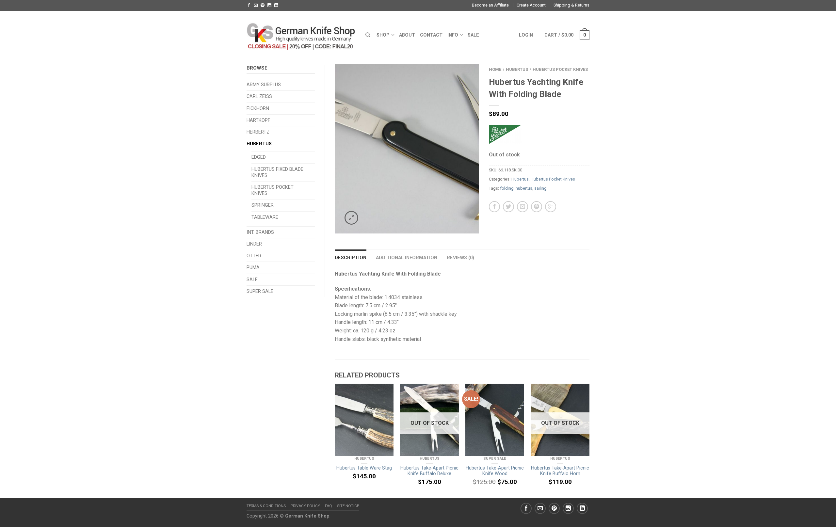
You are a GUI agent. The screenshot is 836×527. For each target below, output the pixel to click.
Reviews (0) (460, 258)
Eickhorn (258, 108)
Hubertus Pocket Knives (272, 190)
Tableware (264, 217)
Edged (258, 157)
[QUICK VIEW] (364, 420)
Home (495, 69)
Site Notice (348, 505)
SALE (473, 35)
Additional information (406, 258)
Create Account (531, 5)
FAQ (328, 505)
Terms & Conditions (266, 505)
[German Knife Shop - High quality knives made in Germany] (301, 32)
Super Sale (260, 291)
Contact (431, 35)
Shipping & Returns (571, 5)
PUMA (253, 267)
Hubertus (259, 144)
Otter (254, 256)
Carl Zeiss (259, 96)
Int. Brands (260, 232)
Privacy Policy (305, 505)
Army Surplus (264, 85)
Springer (262, 205)
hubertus (524, 188)
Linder (254, 244)
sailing (540, 188)
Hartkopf (258, 120)
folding (507, 188)
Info (452, 35)
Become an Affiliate (490, 5)
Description (350, 258)
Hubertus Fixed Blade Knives (277, 172)
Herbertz (258, 132)
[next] (589, 441)
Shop (383, 35)
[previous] (335, 441)
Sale (252, 279)
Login (526, 35)
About (407, 35)
